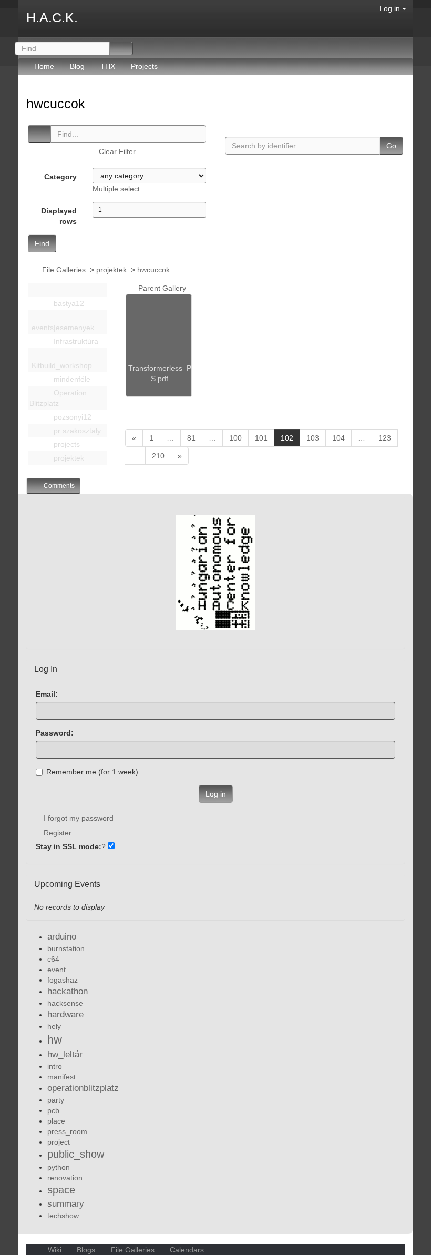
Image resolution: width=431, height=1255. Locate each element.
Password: (55, 733)
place (56, 1121)
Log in (390, 8)
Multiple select (116, 189)
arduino (61, 937)
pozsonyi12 (71, 417)
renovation (65, 1178)
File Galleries (64, 270)
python (58, 1167)
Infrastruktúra (75, 341)
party (55, 1100)
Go (391, 145)
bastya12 (68, 303)
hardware (65, 1014)
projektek (111, 270)
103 (312, 438)
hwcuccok (57, 103)
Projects (144, 66)
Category (60, 176)
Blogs (86, 1250)
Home (44, 66)
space (61, 1190)
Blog (77, 66)
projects (66, 444)
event (56, 969)
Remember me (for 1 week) (92, 772)
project (58, 1142)
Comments (58, 485)
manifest (61, 1077)
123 (384, 438)
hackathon (67, 991)
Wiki (55, 1250)
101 (261, 438)
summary (65, 1204)
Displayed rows (59, 216)
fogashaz (62, 980)
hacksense (65, 1003)
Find (42, 243)
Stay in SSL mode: (68, 846)
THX (107, 66)
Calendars (186, 1250)
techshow (63, 1215)
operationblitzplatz (83, 1088)
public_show (75, 1154)
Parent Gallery (161, 288)
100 (235, 438)
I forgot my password (79, 818)
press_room (67, 1131)
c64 (53, 959)
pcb (53, 1110)
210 (158, 456)
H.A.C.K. (52, 17)
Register (57, 833)
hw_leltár (65, 1054)
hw (54, 1039)
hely (54, 1026)
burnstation (66, 948)
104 (338, 438)
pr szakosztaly (76, 430)
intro (54, 1066)
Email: (47, 694)
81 (191, 438)
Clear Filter (117, 151)
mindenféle (71, 379)
